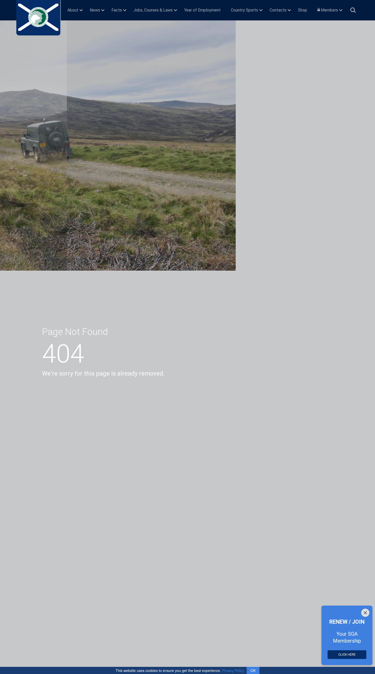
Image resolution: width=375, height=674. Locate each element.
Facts (116, 10)
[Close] (365, 613)
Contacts (278, 10)
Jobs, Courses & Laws (153, 10)
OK (253, 670)
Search (353, 8)
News (95, 10)
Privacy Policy (233, 670)
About (72, 10)
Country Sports (244, 10)
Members (329, 10)
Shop (302, 10)
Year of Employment (202, 10)
